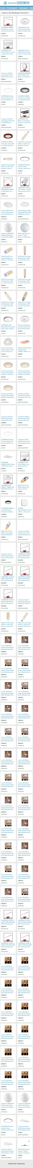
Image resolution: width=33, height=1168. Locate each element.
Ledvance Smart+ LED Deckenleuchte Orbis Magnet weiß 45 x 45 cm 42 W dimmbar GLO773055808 (8, 1153)
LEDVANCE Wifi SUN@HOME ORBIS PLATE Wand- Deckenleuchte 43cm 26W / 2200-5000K (7, 191)
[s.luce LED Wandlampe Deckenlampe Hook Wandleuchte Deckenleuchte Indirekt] (8, 662)
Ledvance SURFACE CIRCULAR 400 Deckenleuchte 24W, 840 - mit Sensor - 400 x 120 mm (8, 237)
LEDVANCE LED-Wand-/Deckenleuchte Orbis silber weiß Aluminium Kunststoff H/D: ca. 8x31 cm (8, 328)
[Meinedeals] (16, 5)
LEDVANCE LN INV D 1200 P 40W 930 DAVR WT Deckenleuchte (25, 922)
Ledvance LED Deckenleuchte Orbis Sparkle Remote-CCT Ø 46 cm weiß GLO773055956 (24, 534)
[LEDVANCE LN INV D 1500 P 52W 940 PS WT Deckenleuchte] (8, 594)
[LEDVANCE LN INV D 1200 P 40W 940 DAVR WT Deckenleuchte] (8, 914)
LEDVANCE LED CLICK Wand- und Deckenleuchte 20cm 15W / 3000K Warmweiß (8, 54)
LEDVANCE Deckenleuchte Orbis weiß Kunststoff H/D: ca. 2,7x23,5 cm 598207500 (7, 443)
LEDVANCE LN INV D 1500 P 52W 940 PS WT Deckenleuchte (7, 601)
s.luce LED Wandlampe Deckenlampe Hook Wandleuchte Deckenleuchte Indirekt (7, 672)
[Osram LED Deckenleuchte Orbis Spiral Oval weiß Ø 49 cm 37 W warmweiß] (8, 204)
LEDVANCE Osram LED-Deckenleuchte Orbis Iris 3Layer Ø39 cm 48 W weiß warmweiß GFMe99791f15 (24, 54)
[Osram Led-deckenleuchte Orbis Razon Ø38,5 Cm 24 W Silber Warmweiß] (8, 387)
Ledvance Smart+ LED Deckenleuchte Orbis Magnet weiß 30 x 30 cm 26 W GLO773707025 (25, 443)
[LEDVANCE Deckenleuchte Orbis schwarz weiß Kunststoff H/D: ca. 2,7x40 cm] (24, 159)
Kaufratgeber (23, 8)
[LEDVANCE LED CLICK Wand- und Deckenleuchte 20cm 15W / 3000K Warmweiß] (8, 44)
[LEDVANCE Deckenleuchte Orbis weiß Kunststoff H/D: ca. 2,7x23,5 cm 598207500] (8, 433)
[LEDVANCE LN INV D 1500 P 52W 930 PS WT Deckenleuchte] (24, 571)
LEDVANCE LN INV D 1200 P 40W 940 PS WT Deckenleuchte (7, 578)
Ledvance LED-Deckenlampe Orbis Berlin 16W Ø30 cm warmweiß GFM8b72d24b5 (8, 122)
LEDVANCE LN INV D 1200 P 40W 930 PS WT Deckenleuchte (24, 555)
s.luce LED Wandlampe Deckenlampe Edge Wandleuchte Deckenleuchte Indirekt (7, 649)
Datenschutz (12, 1163)
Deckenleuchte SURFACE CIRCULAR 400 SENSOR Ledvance (24, 212)
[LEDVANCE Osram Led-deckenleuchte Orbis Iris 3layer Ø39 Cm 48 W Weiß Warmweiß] (24, 21)
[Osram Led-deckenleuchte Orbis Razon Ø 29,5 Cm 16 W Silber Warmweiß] (8, 365)
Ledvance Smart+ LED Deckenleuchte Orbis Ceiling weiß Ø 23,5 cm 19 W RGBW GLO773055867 (7, 557)
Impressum (21, 1163)
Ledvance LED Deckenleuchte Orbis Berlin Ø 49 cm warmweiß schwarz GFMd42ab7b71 (7, 76)
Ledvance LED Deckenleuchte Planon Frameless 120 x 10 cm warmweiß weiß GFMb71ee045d (24, 397)
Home (3, 8)
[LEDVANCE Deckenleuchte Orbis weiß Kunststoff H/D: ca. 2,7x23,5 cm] (8, 90)
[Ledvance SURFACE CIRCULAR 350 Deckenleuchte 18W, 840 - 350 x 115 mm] (24, 1097)
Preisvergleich (12, 8)
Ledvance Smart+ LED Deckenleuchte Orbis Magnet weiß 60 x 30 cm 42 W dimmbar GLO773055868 (25, 1130)
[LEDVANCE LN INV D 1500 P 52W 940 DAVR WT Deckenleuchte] (24, 937)
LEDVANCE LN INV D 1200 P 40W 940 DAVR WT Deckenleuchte (8, 922)
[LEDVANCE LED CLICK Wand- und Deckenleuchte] (24, 456)
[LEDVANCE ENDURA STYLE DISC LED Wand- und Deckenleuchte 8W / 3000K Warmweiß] (24, 67)
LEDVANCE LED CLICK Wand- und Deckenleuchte (23, 464)
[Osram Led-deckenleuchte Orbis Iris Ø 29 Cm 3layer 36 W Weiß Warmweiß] (24, 319)
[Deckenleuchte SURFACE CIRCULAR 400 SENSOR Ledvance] (24, 204)
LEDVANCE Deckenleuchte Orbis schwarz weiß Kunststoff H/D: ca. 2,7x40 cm (24, 168)
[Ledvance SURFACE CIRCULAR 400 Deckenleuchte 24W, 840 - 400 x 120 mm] (8, 1097)
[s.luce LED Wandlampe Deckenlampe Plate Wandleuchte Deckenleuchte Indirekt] (8, 960)
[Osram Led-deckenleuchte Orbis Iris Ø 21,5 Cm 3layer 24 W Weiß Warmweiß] (8, 342)
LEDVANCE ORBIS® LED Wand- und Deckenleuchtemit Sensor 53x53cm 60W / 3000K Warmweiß (7, 31)
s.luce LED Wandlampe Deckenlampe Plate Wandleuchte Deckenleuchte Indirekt (7, 969)
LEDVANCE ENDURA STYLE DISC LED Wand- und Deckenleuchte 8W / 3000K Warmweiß (24, 76)
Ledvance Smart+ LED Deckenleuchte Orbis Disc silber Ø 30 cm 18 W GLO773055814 (25, 603)
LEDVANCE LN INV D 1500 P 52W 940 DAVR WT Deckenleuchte (25, 945)
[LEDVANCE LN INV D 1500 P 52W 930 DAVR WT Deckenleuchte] (8, 937)
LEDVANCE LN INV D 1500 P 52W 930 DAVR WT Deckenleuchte (8, 945)
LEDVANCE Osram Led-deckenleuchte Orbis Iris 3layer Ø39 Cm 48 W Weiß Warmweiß (24, 31)
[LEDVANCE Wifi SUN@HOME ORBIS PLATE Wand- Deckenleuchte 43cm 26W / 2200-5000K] (8, 181)
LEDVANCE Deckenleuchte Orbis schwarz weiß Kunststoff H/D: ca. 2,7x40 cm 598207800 (7, 1130)
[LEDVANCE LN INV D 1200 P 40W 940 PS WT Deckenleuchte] (8, 571)
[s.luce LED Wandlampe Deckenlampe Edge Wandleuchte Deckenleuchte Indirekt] (8, 639)
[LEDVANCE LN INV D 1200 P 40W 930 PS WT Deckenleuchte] (24, 548)
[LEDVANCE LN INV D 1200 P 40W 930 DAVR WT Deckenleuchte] (24, 914)
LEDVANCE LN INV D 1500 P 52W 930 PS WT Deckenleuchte (24, 578)
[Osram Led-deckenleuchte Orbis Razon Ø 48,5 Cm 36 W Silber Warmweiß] (24, 365)
